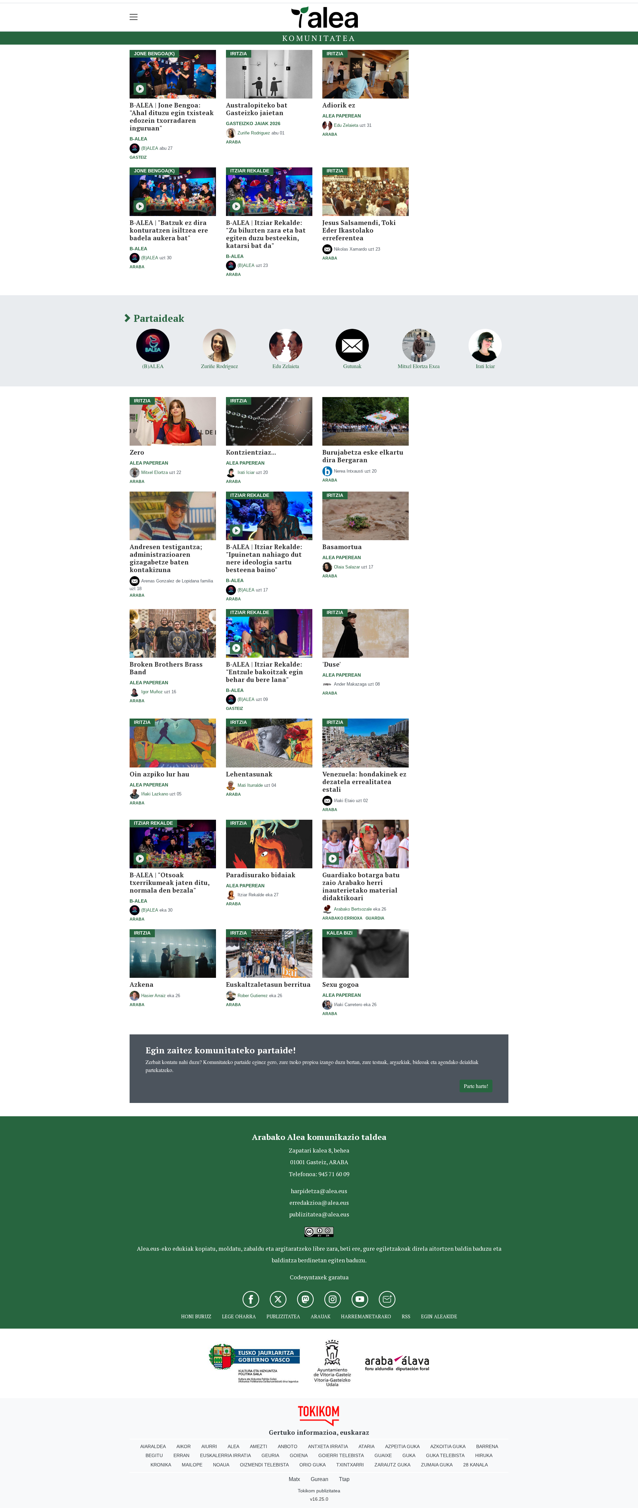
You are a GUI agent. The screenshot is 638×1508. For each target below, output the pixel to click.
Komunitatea (319, 38)
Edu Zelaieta (346, 125)
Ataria (366, 1446)
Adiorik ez (338, 105)
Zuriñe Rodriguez (254, 132)
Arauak (320, 1316)
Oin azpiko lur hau (159, 774)
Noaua (221, 1464)
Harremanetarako (366, 1316)
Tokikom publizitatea (319, 1490)
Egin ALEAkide (439, 1316)
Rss (406, 1316)
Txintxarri (350, 1464)
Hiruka (483, 1455)
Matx (294, 1479)
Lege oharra (239, 1316)
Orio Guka (312, 1464)
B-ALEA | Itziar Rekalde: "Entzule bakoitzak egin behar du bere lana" (264, 672)
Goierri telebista (341, 1455)
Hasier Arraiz (153, 995)
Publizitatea (283, 1316)
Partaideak (157, 318)
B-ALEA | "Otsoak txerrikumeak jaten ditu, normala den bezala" (169, 882)
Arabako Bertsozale (353, 909)
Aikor (183, 1446)
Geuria (270, 1455)
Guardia (375, 918)
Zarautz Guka (392, 1464)
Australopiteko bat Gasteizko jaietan (256, 109)
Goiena (299, 1455)
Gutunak (352, 365)
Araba (233, 142)
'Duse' (331, 664)
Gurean (319, 1479)
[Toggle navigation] (134, 17)
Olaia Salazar (347, 566)
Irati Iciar (485, 365)
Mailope (192, 1464)
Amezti (258, 1446)
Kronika (161, 1464)
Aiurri (209, 1446)
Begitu (154, 1455)
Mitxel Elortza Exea (419, 365)
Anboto (287, 1446)
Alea (233, 1446)
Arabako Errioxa (342, 918)
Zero (137, 452)
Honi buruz (196, 1316)
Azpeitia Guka (402, 1446)
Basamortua (342, 546)
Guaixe (383, 1455)
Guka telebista (445, 1455)
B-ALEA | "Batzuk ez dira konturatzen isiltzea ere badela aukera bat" (169, 230)
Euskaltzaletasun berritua (268, 984)
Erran (181, 1455)
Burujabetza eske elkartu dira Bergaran (362, 456)
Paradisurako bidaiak (260, 875)
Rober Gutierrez (253, 995)
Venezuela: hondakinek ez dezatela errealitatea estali (364, 781)
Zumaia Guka (437, 1464)
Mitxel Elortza (154, 472)
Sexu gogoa (340, 984)
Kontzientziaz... (251, 452)
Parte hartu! (476, 1085)
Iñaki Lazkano (154, 793)
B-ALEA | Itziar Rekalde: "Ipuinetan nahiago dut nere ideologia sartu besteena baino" (264, 558)
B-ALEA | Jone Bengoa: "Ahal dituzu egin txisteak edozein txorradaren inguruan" (172, 116)
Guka (408, 1455)
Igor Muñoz (152, 691)
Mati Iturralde (250, 785)
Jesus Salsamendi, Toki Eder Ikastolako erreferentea (359, 230)
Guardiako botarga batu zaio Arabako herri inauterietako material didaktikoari (361, 886)
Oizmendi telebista (264, 1464)
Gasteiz (138, 157)
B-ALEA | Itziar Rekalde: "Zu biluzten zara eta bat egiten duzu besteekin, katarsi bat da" (266, 234)
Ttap (344, 1479)
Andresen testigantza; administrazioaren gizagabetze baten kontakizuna (166, 558)
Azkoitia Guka (448, 1446)
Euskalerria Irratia (225, 1455)
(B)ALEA (149, 148)
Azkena (142, 984)
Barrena (487, 1446)
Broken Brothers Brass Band (166, 668)
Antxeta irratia (328, 1446)
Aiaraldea (153, 1446)
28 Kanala (475, 1464)
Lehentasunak (249, 774)
